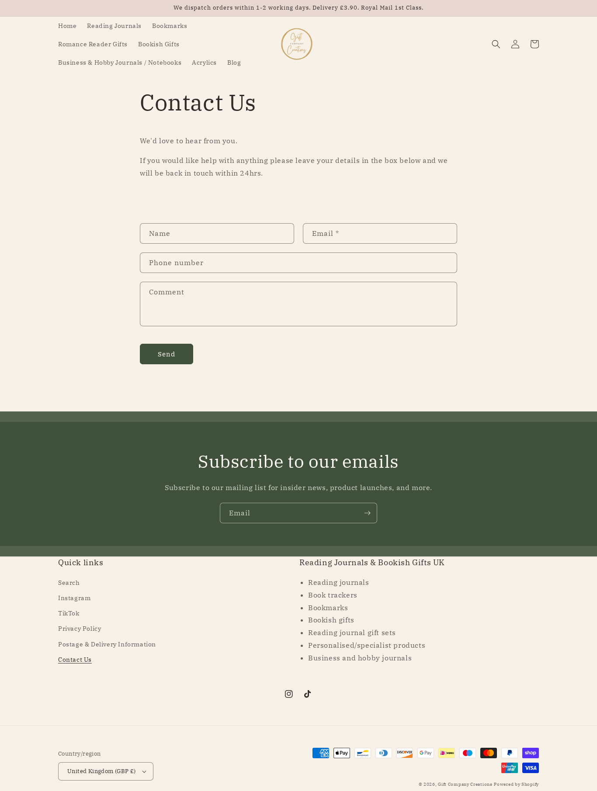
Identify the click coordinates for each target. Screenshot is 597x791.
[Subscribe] (367, 513)
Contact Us (75, 659)
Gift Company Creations (465, 784)
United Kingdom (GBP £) (101, 771)
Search (69, 583)
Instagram (74, 598)
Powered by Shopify (516, 784)
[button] (496, 44)
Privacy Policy (79, 628)
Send (166, 354)
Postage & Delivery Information (107, 644)
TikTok (69, 613)
